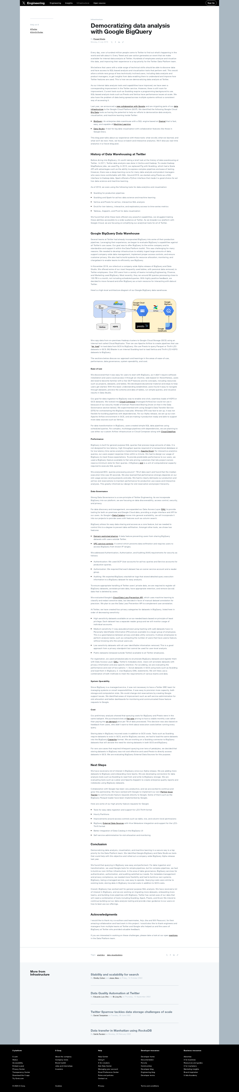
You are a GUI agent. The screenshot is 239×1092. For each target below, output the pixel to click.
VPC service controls (103, 543)
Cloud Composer (127, 401)
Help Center (103, 1057)
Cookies (58, 1086)
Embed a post (18, 1066)
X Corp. (58, 1050)
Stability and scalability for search (115, 974)
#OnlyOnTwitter (36, 32)
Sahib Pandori (99, 1034)
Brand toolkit (60, 1063)
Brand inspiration (191, 1072)
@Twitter (33, 29)
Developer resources (150, 1050)
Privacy (101, 1086)
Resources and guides (193, 1063)
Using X (101, 1060)
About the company (63, 1057)
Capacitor (112, 739)
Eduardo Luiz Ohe (101, 997)
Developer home (148, 1057)
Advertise (188, 1057)
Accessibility (17, 1063)
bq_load (95, 346)
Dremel (162, 121)
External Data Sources (113, 823)
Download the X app (20, 1075)
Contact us (102, 1078)
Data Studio (99, 128)
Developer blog (147, 1069)
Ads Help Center (105, 1066)
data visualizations (114, 955)
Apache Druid (147, 451)
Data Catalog (118, 515)
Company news (61, 1060)
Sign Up (211, 3)
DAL (163, 509)
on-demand (111, 721)
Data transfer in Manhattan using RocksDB (121, 1030)
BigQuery (98, 121)
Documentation (147, 1060)
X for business (190, 1060)
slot (141, 463)
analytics (101, 955)
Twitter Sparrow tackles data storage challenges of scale (131, 1012)
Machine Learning (122, 124)
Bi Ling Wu (117, 997)
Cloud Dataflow (168, 431)
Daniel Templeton (100, 1015)
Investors (59, 1069)
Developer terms (148, 1075)
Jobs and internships (64, 1066)
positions (173, 935)
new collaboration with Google (131, 106)
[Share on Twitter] (112, 42)
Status (15, 1060)
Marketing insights (191, 1069)
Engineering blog (148, 1072)
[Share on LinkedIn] (119, 42)
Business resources (192, 1050)
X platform (17, 1050)
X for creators (104, 1063)
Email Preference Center (108, 1072)
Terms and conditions (150, 1086)
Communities (146, 1066)
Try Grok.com (18, 1078)
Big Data (95, 112)
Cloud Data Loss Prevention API (128, 597)
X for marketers (190, 1066)
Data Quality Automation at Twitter (115, 993)
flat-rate (130, 718)
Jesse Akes (114, 978)
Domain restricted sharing (106, 536)
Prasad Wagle (99, 39)
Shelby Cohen (99, 978)
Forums (144, 1063)
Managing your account (108, 1069)
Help (100, 1050)
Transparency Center (21, 1072)
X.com (15, 1057)
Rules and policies (105, 1075)
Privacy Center (18, 1069)
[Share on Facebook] (115, 42)
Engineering (55, 3)
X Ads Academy (190, 1075)
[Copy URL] (122, 41)
